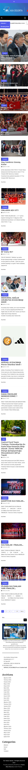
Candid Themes (18, 766)
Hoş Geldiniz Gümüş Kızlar (9, 83)
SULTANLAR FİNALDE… (12, 545)
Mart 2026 (6, 688)
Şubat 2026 (7, 690)
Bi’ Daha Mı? (5, 132)
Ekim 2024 (6, 722)
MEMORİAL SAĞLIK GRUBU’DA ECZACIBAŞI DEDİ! (12, 57)
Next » (22, 611)
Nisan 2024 (7, 734)
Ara (3, 617)
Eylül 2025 (6, 700)
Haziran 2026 (7, 682)
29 (17, 611)
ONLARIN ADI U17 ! (6, 108)
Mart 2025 (6, 712)
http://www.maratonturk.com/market (16, 649)
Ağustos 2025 (7, 702)
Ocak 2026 (6, 692)
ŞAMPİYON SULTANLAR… (13, 501)
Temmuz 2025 (7, 704)
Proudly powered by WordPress (11, 764)
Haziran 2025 (7, 706)
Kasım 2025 (7, 696)
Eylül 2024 (6, 724)
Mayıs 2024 (7, 732)
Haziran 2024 (7, 730)
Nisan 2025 (7, 710)
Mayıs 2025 (7, 708)
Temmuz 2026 (7, 680)
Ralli (4, 439)
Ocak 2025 (6, 716)
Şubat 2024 (7, 736)
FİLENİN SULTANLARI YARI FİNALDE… (11, 587)
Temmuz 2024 (7, 728)
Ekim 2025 (6, 698)
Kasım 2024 (7, 720)
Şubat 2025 (7, 714)
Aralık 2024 (7, 718)
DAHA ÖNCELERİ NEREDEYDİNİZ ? (9, 395)
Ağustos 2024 (7, 726)
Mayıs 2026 (7, 684)
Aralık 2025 (7, 694)
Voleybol (4, 53)
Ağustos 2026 (7, 678)
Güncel (5, 747)
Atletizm (6, 745)
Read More (3, 182)
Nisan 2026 (7, 686)
